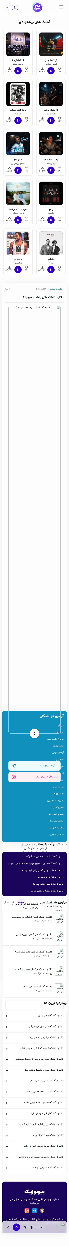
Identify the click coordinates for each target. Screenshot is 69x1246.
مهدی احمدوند (56, 814)
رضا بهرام (59, 794)
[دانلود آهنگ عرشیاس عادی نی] (18, 242)
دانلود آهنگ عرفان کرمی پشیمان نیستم (43, 870)
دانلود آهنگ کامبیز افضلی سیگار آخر (44, 857)
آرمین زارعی (58, 753)
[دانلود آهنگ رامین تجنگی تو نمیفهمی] (51, 43)
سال (6, 902)
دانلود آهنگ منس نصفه (51, 877)
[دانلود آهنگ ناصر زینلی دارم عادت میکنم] (18, 192)
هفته (21, 902)
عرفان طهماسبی (55, 739)
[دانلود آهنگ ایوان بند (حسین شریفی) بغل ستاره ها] (51, 143)
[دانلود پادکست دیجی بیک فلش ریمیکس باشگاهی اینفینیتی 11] (18, 43)
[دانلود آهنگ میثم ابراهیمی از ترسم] (18, 143)
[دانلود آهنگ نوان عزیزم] (51, 242)
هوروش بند (57, 807)
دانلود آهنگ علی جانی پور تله (48, 884)
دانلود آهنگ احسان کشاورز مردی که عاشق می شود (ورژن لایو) (34, 864)
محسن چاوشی (56, 828)
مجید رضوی (58, 746)
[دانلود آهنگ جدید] (37, 7)
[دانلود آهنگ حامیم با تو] (51, 192)
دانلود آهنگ (56, 289)
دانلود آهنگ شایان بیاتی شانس (47, 891)
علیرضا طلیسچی (55, 800)
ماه (13, 902)
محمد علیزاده (57, 821)
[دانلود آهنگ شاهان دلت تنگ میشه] (18, 93)
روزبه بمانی (58, 787)
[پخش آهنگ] (15, 7)
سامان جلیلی (57, 835)
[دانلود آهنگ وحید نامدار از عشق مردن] (51, 93)
